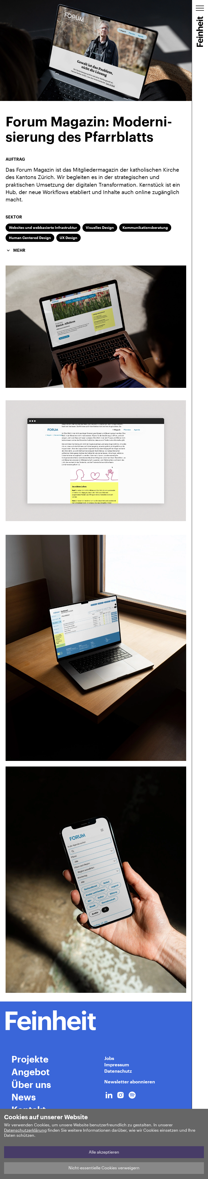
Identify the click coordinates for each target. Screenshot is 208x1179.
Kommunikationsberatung (145, 227)
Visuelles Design (100, 227)
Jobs (109, 1058)
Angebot (30, 1071)
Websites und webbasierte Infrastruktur (43, 227)
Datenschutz (118, 1071)
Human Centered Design (30, 237)
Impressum (116, 1064)
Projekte (29, 1059)
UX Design (68, 237)
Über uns (31, 1084)
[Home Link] (96, 1020)
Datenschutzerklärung (25, 1130)
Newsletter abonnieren (129, 1081)
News (23, 1097)
